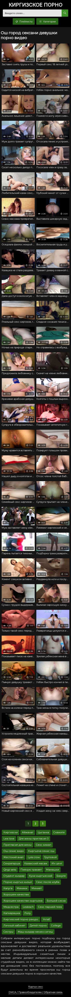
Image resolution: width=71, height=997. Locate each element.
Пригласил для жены (17, 844)
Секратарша (11, 863)
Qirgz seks (9, 869)
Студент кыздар (14, 875)
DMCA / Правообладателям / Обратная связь (35, 992)
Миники (22, 888)
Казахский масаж (35, 863)
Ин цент (57, 863)
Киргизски (10, 832)
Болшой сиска (56, 900)
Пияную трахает (31, 869)
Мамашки (52, 869)
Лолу (27, 913)
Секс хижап (43, 844)
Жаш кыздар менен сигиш (35, 931)
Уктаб (46, 919)
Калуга (7, 888)
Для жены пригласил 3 (34, 838)
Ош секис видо (13, 851)
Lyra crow (34, 857)
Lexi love (8, 838)
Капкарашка (11, 913)
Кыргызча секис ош (41, 851)
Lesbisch (28, 906)
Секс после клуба (47, 882)
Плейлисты (26, 21)
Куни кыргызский (40, 875)
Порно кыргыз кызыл (17, 882)
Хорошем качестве (16, 894)
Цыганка (43, 832)
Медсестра (10, 906)
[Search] (65, 13)
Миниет (37, 888)
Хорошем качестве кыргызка (22, 900)
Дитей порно (38, 925)
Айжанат (27, 832)
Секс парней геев (50, 906)
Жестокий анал (13, 857)
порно (35, 5)
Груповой (50, 857)
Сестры (8, 931)
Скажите (59, 832)
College (56, 925)
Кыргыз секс (35, 986)
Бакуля (61, 875)
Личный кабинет (14, 925)
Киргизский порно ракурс (20, 919)
